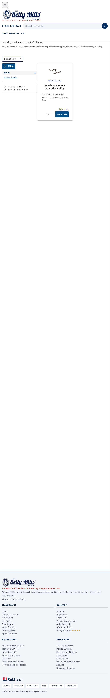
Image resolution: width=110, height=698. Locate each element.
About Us (60, 611)
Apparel (60, 665)
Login (4, 611)
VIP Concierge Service (66, 621)
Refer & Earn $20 (9, 652)
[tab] (19, 73)
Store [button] (6, 73)
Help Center (61, 614)
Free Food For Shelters (12, 661)
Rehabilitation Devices (66, 652)
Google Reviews (68, 630)
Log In (5, 33)
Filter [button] (11, 66)
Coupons (6, 658)
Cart (23, 33)
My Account (14, 33)
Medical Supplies (10, 78)
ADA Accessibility (64, 627)
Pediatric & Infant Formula (68, 661)
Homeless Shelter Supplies (14, 665)
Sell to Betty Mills (64, 624)
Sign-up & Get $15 (10, 649)
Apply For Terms (9, 633)
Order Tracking (9, 627)
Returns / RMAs (8, 630)
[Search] (105, 26)
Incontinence (62, 658)
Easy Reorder (8, 624)
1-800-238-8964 (11, 26)
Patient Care (62, 655)
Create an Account (10, 614)
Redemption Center (11, 655)
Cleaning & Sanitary (65, 645)
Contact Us (61, 617)
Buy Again (6, 621)
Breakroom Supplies (65, 668)
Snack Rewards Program (13, 645)
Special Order (62, 114)
